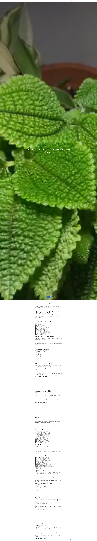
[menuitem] (34, 1)
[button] (72, 1)
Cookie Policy (45, 539)
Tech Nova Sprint (28, 1)
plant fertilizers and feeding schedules (46, 523)
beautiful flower (44, 302)
